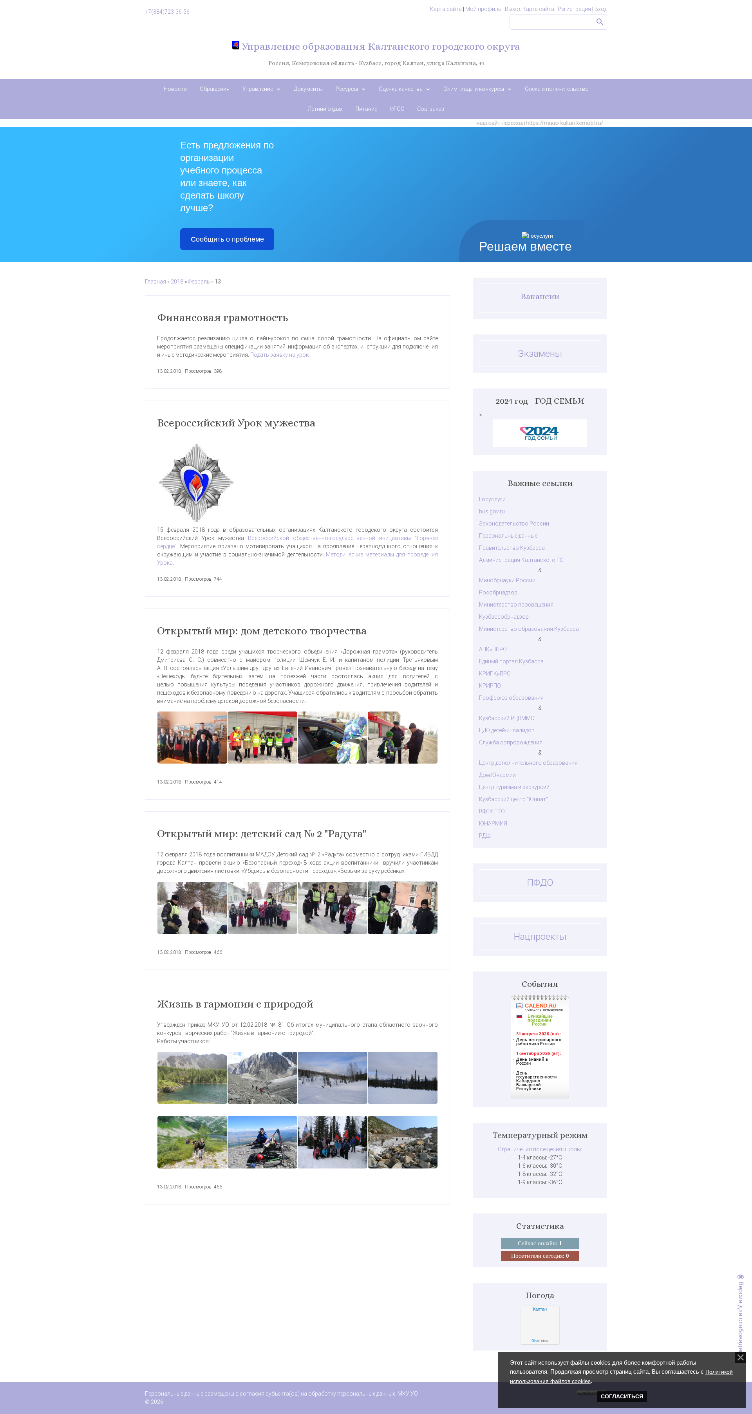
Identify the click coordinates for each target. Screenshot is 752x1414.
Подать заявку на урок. (280, 355)
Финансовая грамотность (222, 317)
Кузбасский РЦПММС (506, 718)
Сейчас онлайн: (540, 1243)
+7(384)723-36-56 (167, 12)
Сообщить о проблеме (227, 239)
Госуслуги (492, 499)
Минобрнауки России (507, 580)
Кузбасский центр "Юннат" (513, 799)
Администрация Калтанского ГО (521, 560)
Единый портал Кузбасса (511, 661)
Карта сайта (446, 9)
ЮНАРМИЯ (493, 823)
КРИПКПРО (495, 673)
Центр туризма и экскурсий (514, 787)
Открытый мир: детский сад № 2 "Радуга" (261, 833)
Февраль (199, 281)
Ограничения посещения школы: (540, 1149)
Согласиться (622, 1396)
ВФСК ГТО (492, 811)
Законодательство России (514, 523)
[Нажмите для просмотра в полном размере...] (192, 738)
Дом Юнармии (497, 775)
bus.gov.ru (492, 511)
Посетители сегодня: (540, 1256)
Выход (513, 9)
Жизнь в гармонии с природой (235, 1004)
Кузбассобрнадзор (504, 617)
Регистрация (574, 9)
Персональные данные (508, 536)
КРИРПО (490, 686)
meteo (540, 1341)
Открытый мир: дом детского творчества (262, 631)
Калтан (540, 1309)
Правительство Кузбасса (512, 548)
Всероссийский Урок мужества (236, 423)
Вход (601, 9)
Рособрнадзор (498, 592)
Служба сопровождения (510, 742)
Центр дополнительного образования (528, 763)
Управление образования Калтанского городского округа (379, 46)
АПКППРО (493, 649)
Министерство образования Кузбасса (529, 629)
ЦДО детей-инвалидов (507, 730)
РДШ (485, 836)
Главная (155, 281)
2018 (177, 281)
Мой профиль (483, 9)
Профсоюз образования (511, 698)
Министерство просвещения (516, 604)
